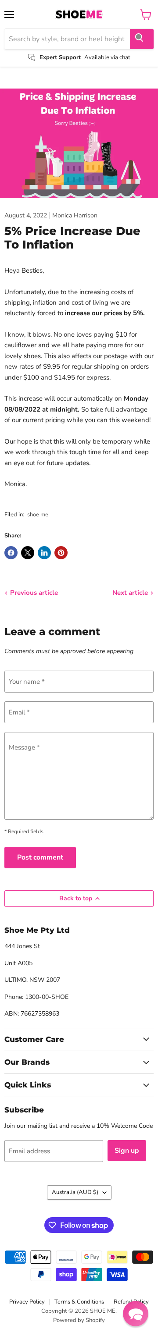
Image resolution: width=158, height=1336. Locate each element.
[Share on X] (27, 552)
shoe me (37, 515)
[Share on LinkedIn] (44, 552)
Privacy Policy (27, 1302)
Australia (75, 1192)
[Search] (142, 39)
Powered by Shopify (79, 1320)
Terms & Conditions (79, 1302)
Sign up (127, 1150)
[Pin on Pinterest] (61, 552)
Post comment (40, 857)
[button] (135, 1313)
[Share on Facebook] (11, 552)
